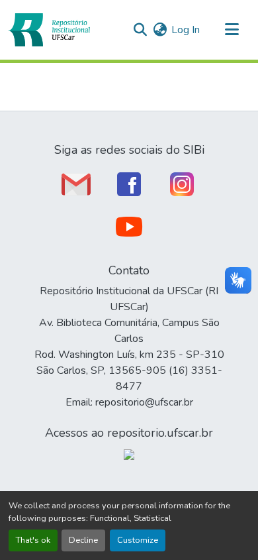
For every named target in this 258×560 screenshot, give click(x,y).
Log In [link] (185, 30)
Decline (83, 540)
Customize (137, 540)
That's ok (33, 540)
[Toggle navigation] (231, 29)
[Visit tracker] (129, 454)
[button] (49, 29)
